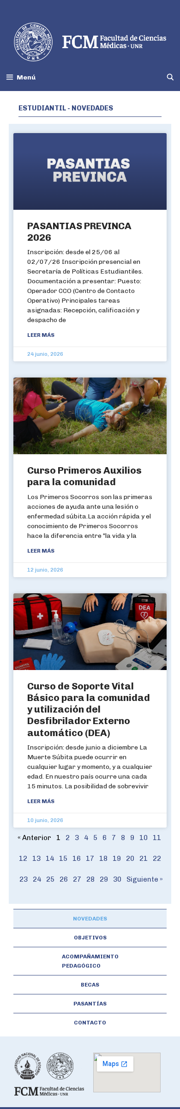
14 (50, 858)
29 (104, 879)
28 (90, 879)
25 (50, 879)
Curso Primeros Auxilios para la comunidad (84, 475)
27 (77, 879)
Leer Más (40, 335)
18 (103, 858)
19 (117, 858)
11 (157, 838)
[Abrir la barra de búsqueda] (170, 77)
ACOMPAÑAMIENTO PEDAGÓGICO (90, 961)
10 (143, 838)
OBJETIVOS (90, 937)
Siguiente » (144, 879)
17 (90, 858)
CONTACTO (90, 1022)
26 (64, 879)
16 (76, 858)
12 (23, 858)
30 (117, 879)
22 (157, 858)
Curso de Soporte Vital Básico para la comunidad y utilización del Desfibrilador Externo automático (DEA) (88, 709)
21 (143, 858)
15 (63, 858)
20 (130, 858)
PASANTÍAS (90, 1003)
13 (36, 858)
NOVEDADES (90, 918)
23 (23, 879)
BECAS (90, 984)
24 (37, 879)
